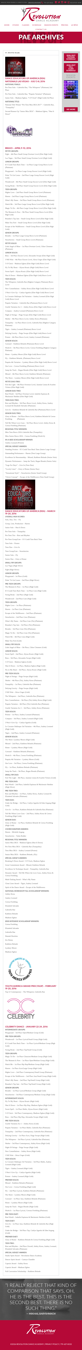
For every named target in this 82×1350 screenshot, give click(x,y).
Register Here (75, 2)
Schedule (36, 25)
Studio (15, 25)
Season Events (51, 25)
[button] (31, 52)
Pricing (64, 25)
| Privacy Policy (51, 1344)
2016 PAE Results (14, 53)
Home (7, 25)
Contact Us (41, 29)
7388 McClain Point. (34, 2)
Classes (25, 25)
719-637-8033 (48, 2)
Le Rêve (74, 25)
